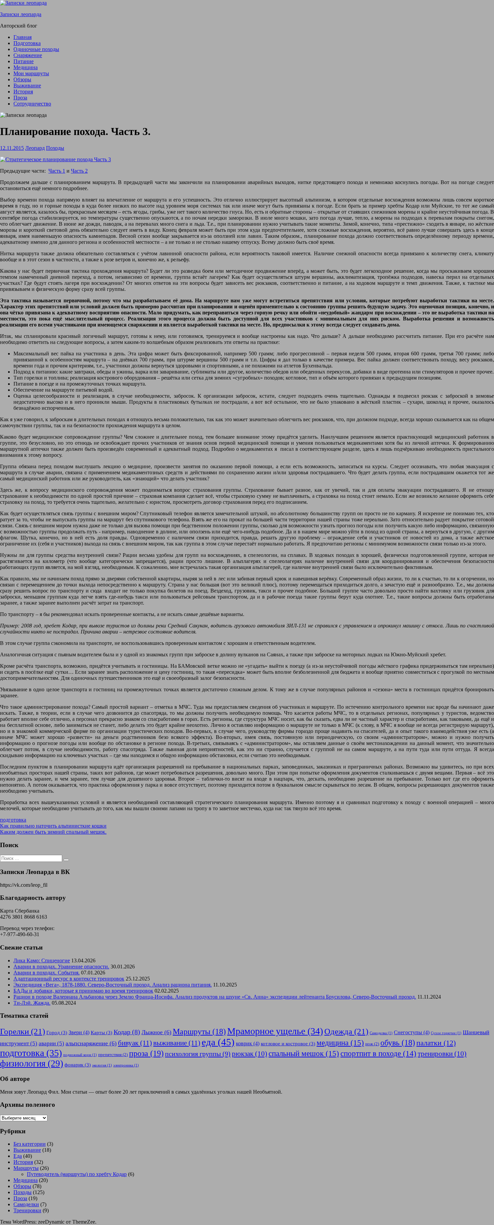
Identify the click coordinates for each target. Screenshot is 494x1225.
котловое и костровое (288, 1043)
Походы (55, 148)
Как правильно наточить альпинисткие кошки (53, 826)
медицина (340, 1042)
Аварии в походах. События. (46, 972)
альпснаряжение (91, 1043)
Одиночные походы (36, 49)
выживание (176, 1043)
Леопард (35, 148)
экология (102, 1065)
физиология (31, 1063)
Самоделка (381, 1033)
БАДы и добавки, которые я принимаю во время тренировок (83, 991)
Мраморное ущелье (275, 1031)
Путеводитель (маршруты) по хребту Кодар (77, 1174)
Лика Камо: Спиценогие (41, 960)
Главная (22, 37)
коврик (247, 1043)
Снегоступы (411, 1032)
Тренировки (27, 1210)
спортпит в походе (378, 1053)
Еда (17, 1156)
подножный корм (80, 1055)
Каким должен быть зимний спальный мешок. (53, 832)
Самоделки (26, 1204)
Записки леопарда (20, 14)
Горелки (22, 1031)
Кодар (127, 1032)
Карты (101, 1032)
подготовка (13, 820)
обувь (397, 1042)
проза (146, 1053)
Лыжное (156, 1032)
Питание (23, 61)
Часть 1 (56, 171)
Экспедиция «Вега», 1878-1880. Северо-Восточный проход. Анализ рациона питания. (112, 985)
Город (56, 1032)
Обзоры (22, 79)
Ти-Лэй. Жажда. (31, 1003)
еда (218, 1042)
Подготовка (27, 43)
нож (372, 1043)
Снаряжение (27, 55)
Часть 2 (79, 171)
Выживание (27, 85)
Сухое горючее (446, 1033)
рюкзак (249, 1054)
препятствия (113, 1054)
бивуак (135, 1043)
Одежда (346, 1031)
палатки (436, 1043)
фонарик (78, 1064)
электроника (126, 1065)
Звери (79, 1032)
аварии (51, 1043)
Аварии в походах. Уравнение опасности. (61, 966)
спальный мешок (304, 1053)
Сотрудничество (32, 103)
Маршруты (199, 1031)
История (23, 91)
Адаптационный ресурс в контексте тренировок (68, 978)
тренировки (442, 1054)
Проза (20, 97)
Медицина (25, 67)
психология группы (198, 1053)
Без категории (29, 1144)
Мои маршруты (31, 73)
